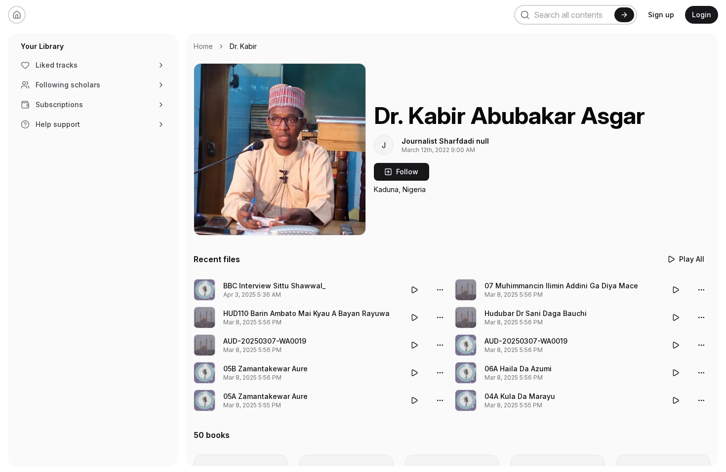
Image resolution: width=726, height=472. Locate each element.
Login (701, 14)
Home (203, 46)
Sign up (661, 14)
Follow (407, 171)
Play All (691, 259)
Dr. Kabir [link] (243, 46)
